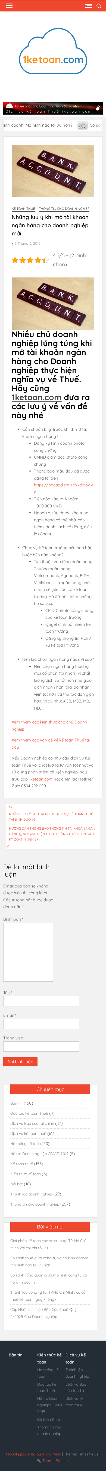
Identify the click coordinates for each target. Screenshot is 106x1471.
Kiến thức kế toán (25, 1173)
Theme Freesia (55, 1460)
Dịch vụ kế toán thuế (28, 1133)
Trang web (13, 1038)
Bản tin (16, 1103)
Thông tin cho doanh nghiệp (64, 209)
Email (9, 1015)
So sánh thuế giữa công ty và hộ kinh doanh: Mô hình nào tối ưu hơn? (49, 1261)
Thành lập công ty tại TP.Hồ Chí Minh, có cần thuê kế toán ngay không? (49, 1296)
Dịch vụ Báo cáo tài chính (32, 1123)
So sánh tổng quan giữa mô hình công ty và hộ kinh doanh (48, 1279)
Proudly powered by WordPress (33, 1454)
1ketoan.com (37, 397)
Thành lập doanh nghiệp (31, 1194)
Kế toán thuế (23, 209)
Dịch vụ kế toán (76, 1358)
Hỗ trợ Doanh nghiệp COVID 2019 (39, 1153)
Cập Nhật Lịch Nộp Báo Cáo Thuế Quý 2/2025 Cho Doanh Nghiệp (43, 1313)
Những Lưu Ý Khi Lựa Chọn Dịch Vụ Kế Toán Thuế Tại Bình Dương (51, 816)
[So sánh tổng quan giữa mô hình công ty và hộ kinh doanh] (72, 125)
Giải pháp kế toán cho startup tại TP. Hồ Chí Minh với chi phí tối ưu (48, 1244)
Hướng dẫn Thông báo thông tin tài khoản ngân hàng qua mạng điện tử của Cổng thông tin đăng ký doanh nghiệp (52, 834)
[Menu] (8, 5)
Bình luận (13, 919)
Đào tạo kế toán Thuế (29, 1113)
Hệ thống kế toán (25, 1143)
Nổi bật (16, 1184)
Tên (7, 992)
